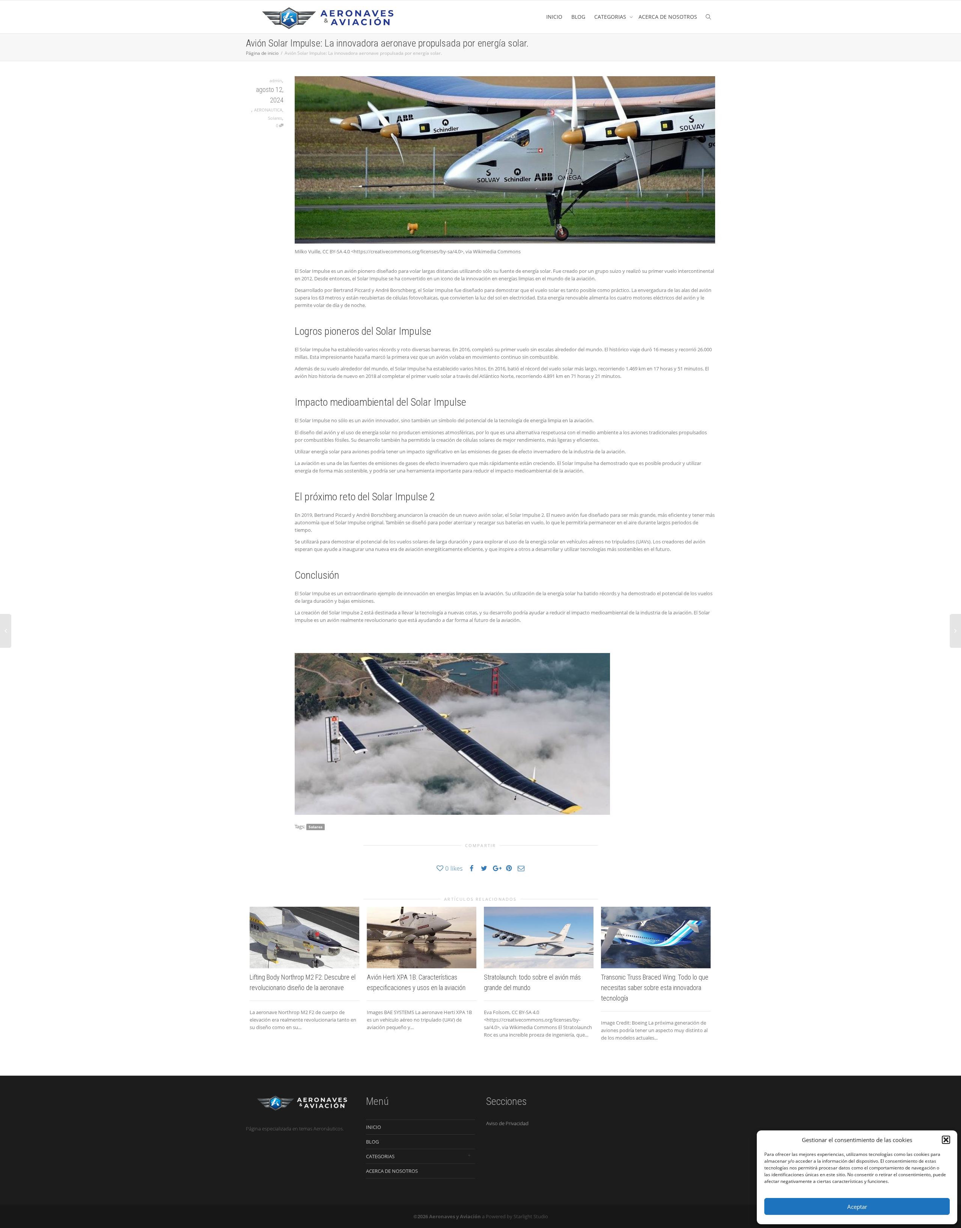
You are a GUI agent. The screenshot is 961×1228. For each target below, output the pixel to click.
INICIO (554, 16)
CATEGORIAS (611, 16)
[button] (946, 1140)
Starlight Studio (531, 1216)
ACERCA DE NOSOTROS (668, 16)
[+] (304, 937)
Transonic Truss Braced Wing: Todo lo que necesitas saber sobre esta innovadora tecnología (654, 987)
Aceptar (857, 1206)
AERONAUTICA (268, 110)
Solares (275, 118)
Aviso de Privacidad (507, 1123)
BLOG (578, 16)
